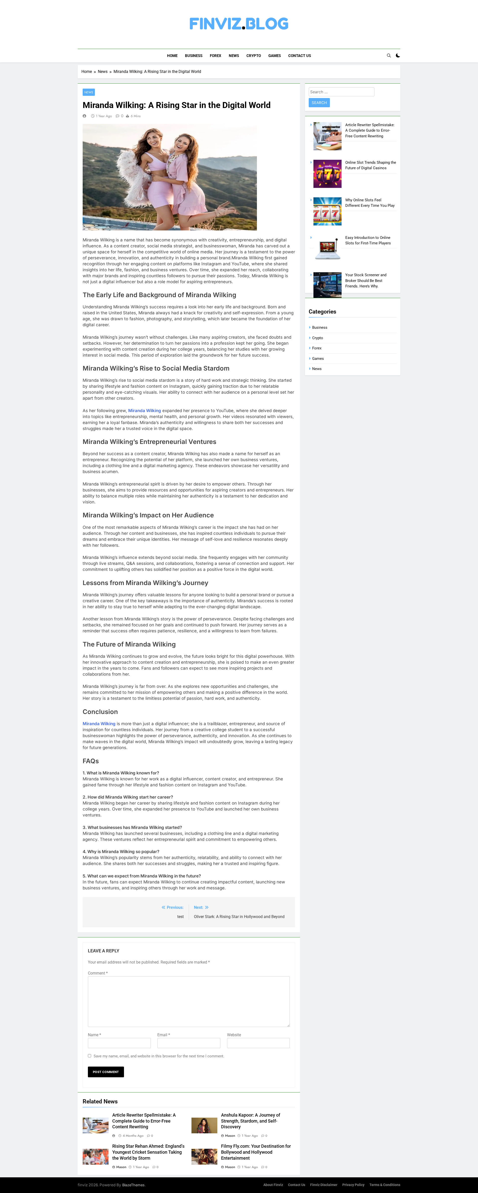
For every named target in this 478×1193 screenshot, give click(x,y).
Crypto (253, 56)
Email (163, 1034)
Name (94, 1034)
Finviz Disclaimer (323, 1185)
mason (230, 1135)
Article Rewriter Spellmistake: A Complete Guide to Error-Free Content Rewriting (144, 1121)
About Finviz (273, 1185)
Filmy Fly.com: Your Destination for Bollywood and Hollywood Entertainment (256, 1152)
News (234, 56)
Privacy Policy (353, 1185)
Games (274, 56)
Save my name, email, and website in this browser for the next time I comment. (159, 1056)
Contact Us (299, 56)
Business (193, 56)
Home (172, 56)
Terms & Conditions (384, 1185)
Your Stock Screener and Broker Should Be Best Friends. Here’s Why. (365, 280)
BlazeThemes (133, 1185)
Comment (98, 973)
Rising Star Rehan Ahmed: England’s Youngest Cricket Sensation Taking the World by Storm (148, 1152)
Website (234, 1034)
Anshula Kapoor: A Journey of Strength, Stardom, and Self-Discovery (250, 1121)
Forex (215, 56)
